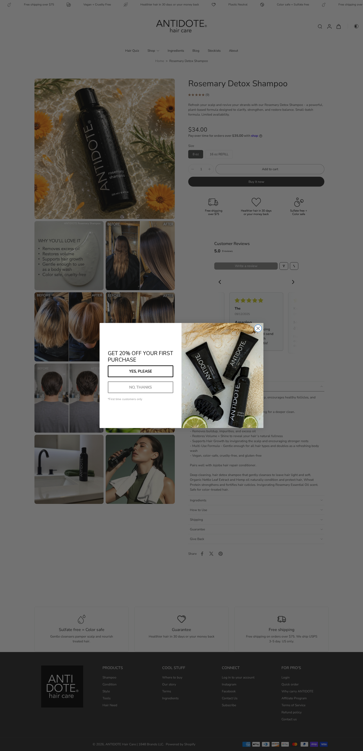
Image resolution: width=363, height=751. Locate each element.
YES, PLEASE (140, 371)
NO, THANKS (140, 387)
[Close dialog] (258, 328)
